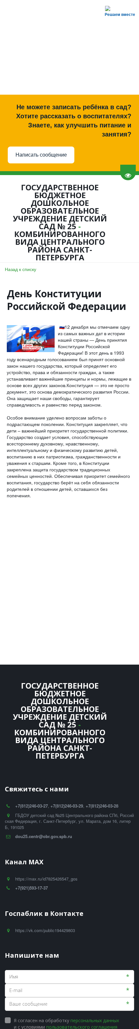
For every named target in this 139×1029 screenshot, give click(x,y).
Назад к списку (20, 269)
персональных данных (94, 1020)
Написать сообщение (41, 155)
